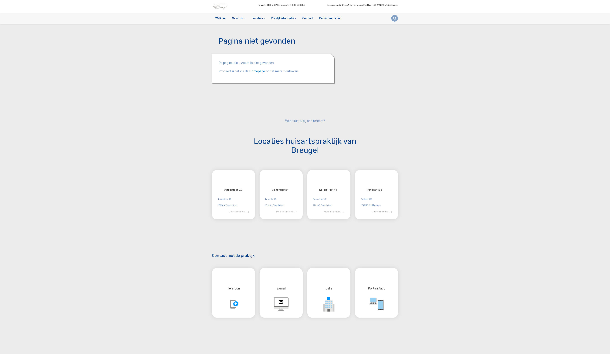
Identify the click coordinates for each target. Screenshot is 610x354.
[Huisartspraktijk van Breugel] (220, 6)
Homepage (257, 71)
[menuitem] (220, 18)
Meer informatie (237, 211)
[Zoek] (394, 18)
